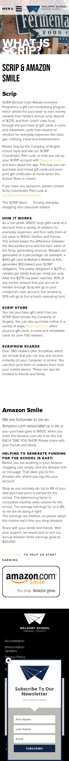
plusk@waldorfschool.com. (21, 195)
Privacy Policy (15, 656)
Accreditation (15, 640)
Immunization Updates (14, 649)
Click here (12, 555)
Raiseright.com (51, 160)
